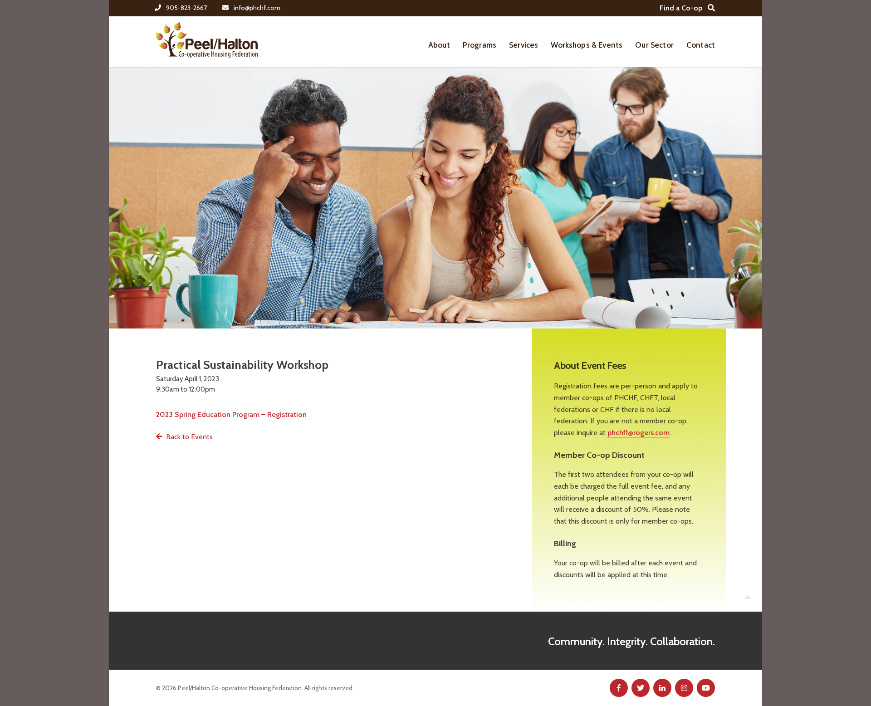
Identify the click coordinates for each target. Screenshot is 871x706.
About (439, 44)
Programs (479, 44)
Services (523, 44)
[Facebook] (619, 688)
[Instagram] (684, 688)
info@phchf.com (257, 8)
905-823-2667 (186, 8)
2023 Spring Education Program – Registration (231, 414)
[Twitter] (640, 688)
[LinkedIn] (662, 688)
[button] (747, 597)
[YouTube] (706, 688)
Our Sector (654, 44)
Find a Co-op (681, 8)
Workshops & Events (586, 44)
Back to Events (189, 436)
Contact (700, 44)
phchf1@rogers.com (638, 432)
